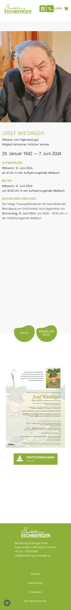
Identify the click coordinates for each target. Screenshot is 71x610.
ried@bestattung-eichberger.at (32, 556)
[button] (7, 603)
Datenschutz (35, 583)
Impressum (35, 592)
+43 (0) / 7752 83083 (26, 552)
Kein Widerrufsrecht (35, 601)
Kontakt (35, 574)
